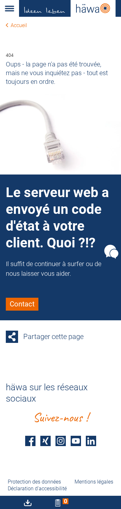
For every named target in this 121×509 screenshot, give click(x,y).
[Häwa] (70, 8)
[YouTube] (76, 440)
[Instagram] (60, 440)
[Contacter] (111, 252)
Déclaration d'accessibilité (37, 488)
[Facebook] (30, 440)
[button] (9, 8)
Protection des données (34, 482)
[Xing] (45, 440)
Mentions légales (94, 482)
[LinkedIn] (91, 440)
